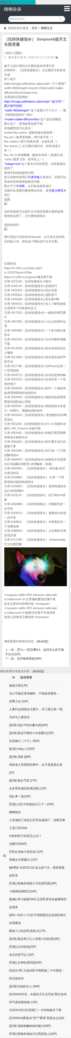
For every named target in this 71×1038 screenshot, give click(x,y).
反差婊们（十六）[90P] (24, 741)
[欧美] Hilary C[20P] (22, 748)
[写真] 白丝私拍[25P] (22, 946)
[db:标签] (42, 641)
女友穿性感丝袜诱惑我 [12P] (27, 788)
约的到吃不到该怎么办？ (25, 836)
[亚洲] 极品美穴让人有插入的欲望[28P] (34, 938)
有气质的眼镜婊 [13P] (23, 1002)
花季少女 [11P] (18, 701)
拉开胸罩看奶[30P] (29, 658)
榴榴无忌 (47, 28)
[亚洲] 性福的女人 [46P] (24, 986)
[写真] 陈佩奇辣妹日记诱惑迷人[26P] (33, 1033)
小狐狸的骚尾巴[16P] (22, 891)
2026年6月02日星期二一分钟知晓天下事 (35, 1010)
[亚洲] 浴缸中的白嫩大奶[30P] (28, 725)
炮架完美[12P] (18, 685)
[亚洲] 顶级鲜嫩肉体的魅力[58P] (30, 1026)
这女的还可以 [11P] (21, 954)
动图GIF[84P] (18, 843)
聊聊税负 (15, 812)
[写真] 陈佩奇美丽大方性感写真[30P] (33, 883)
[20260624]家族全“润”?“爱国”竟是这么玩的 (36, 1018)
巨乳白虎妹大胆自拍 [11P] (26, 851)
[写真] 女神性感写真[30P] (25, 962)
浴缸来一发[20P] (20, 796)
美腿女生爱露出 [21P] (23, 859)
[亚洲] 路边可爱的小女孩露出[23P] (31, 733)
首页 (34, 28)
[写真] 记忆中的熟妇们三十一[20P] (31, 804)
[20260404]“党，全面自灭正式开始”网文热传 (38, 994)
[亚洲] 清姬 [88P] (20, 756)
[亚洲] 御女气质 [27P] (23, 780)
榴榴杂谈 (12, 9)
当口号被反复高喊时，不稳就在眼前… (34, 693)
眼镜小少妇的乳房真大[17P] (27, 931)
